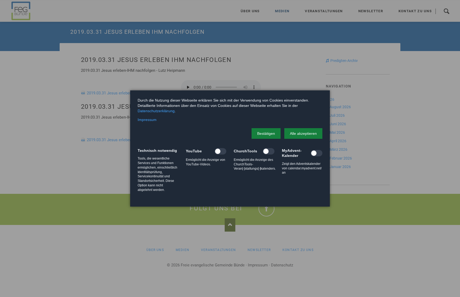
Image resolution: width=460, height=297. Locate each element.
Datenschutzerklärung (156, 111)
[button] (266, 133)
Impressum (147, 120)
